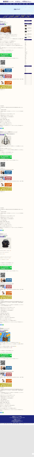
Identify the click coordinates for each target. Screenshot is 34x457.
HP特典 (8, 423)
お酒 (25, 50)
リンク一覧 (32, 423)
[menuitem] (4, 4)
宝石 (25, 43)
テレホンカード (26, 53)
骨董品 (25, 55)
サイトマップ (30, 423)
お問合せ (23, 423)
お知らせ (25, 65)
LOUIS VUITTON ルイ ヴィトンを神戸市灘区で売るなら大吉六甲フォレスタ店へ (29, 37)
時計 (25, 46)
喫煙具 (25, 57)
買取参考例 (7, 423)
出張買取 (14, 423)
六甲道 (25, 68)
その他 (25, 64)
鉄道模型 (25, 52)
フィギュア (26, 41)
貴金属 (25, 42)
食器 (25, 47)
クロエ (25, 40)
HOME (0, 423)
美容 (25, 62)
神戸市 (25, 67)
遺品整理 (18, 423)
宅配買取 (16, 423)
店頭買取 (12, 423)
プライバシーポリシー (26, 423)
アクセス (20, 423)
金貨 (25, 48)
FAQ (21, 423)
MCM (1, 24)
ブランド (3, 24)
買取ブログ (10, 423)
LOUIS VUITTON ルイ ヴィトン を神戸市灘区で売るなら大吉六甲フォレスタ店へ (29, 25)
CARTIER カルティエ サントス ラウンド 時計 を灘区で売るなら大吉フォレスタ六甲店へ (29, 34)
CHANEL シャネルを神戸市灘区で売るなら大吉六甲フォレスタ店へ (29, 31)
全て (0, 24)
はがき (25, 54)
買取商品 (4, 423)
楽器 (25, 60)
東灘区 (5, 24)
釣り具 (25, 59)
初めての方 (2, 423)
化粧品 (25, 61)
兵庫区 (25, 72)
